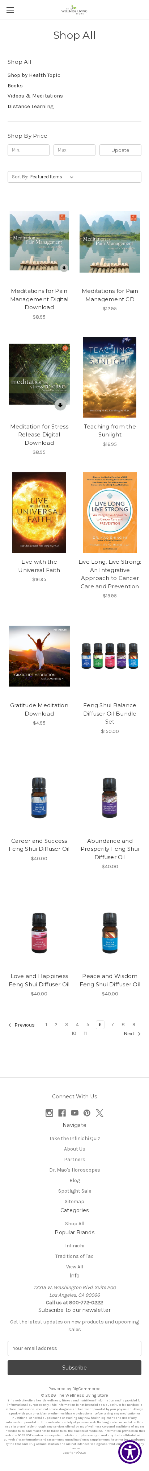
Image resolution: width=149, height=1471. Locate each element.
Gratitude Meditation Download (39, 709)
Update (120, 150)
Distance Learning (31, 106)
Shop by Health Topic (34, 75)
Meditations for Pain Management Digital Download (39, 299)
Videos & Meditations (35, 95)
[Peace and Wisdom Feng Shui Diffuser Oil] (110, 927)
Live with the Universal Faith (39, 565)
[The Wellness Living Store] (74, 10)
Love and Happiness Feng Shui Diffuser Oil (39, 980)
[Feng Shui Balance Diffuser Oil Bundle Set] (110, 656)
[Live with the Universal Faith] (39, 512)
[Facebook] (62, 1113)
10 (74, 1033)
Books (15, 85)
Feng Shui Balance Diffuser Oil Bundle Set (110, 713)
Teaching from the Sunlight (110, 430)
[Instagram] (49, 1113)
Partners (74, 1159)
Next (130, 1034)
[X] (99, 1113)
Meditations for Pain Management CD (110, 295)
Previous (24, 1025)
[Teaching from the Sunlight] (110, 377)
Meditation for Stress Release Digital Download (39, 434)
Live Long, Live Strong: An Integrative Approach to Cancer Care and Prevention (109, 574)
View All (74, 1267)
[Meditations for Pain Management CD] (110, 242)
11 (85, 1033)
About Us (74, 1149)
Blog (74, 1180)
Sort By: (20, 176)
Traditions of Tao (74, 1256)
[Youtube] (74, 1113)
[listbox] (53, 176)
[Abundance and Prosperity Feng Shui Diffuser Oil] (110, 791)
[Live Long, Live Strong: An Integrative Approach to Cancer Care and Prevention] (110, 512)
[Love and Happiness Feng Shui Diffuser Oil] (39, 927)
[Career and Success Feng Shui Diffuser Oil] (39, 791)
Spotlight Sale (74, 1191)
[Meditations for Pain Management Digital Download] (39, 242)
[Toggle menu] (10, 10)
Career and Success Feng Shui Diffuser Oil (39, 845)
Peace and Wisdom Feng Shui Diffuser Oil (110, 980)
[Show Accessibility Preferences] (130, 1452)
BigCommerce (86, 1388)
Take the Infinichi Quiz (74, 1138)
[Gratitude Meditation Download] (39, 656)
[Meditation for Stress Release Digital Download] (39, 377)
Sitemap (74, 1201)
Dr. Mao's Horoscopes (74, 1170)
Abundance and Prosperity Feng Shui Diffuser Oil (110, 849)
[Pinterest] (87, 1113)
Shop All (74, 1224)
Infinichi (74, 1246)
